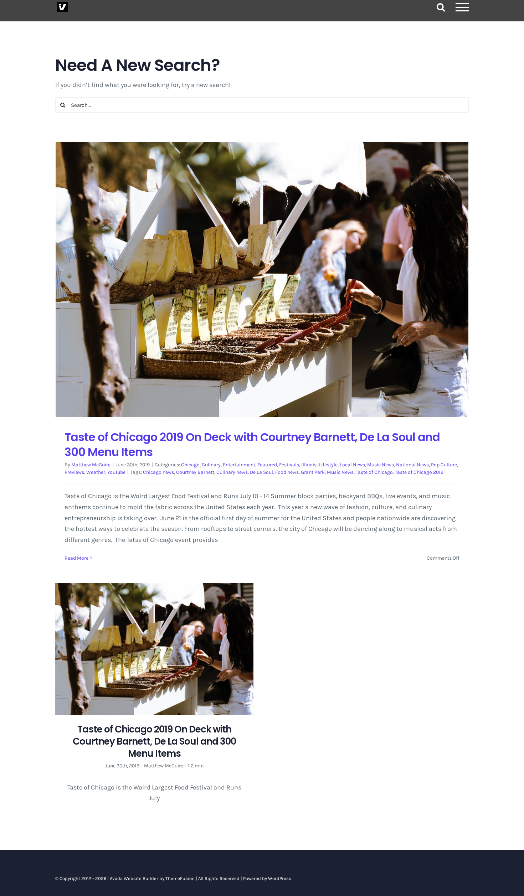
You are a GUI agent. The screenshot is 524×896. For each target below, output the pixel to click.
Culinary (211, 465)
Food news (287, 472)
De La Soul (261, 472)
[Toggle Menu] (462, 7)
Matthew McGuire (91, 465)
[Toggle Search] (441, 6)
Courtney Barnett (195, 472)
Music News (380, 465)
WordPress (279, 878)
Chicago (190, 465)
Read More (76, 558)
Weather (95, 472)
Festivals (289, 465)
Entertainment (239, 465)
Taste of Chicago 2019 (419, 472)
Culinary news (232, 472)
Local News (352, 465)
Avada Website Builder (134, 878)
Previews (74, 472)
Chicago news (158, 472)
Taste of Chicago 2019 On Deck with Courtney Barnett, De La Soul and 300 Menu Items (252, 444)
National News (412, 465)
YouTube (116, 472)
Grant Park (313, 472)
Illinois (309, 465)
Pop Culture (444, 465)
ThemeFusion (180, 878)
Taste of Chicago (374, 472)
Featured (267, 465)
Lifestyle (328, 465)
